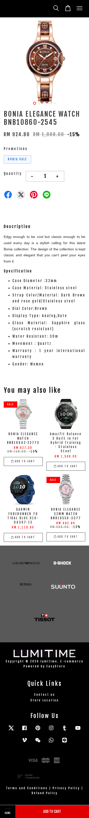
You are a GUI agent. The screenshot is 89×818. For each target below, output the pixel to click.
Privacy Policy (66, 788)
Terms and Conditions (27, 788)
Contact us (44, 694)
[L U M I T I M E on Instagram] (51, 730)
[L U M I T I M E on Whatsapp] (51, 742)
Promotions (15, 149)
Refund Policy (45, 793)
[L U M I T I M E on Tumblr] (64, 730)
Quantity (13, 173)
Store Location (44, 700)
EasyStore (56, 666)
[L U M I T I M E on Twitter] (11, 730)
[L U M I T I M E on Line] (64, 742)
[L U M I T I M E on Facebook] (24, 730)
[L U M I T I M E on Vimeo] (24, 742)
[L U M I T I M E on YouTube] (77, 730)
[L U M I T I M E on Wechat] (37, 742)
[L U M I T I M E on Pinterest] (37, 730)
